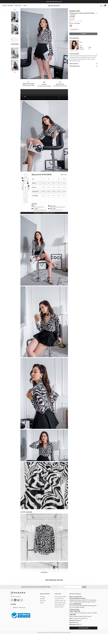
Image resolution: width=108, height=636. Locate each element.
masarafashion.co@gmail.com (80, 618)
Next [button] (15, 72)
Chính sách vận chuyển (60, 596)
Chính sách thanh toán (60, 600)
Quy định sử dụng (59, 606)
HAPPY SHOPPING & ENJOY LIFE (54, 1)
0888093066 (78, 620)
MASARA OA (75, 622)
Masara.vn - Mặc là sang (19, 607)
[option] (15, 16)
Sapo (70, 632)
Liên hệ (25, 5)
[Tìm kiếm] (101, 6)
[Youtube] (18, 600)
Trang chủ (4, 5)
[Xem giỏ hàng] (104, 6)
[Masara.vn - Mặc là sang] (54, 6)
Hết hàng (83, 33)
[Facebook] (12, 600)
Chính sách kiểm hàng (60, 602)
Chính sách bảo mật (60, 604)
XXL (81, 21)
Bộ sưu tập (18, 5)
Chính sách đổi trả (59, 598)
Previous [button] (15, 10)
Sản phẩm (10, 5)
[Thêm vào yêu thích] (96, 13)
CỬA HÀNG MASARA (83, 628)
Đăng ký (84, 586)
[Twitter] (15, 600)
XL (78, 21)
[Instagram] (21, 600)
